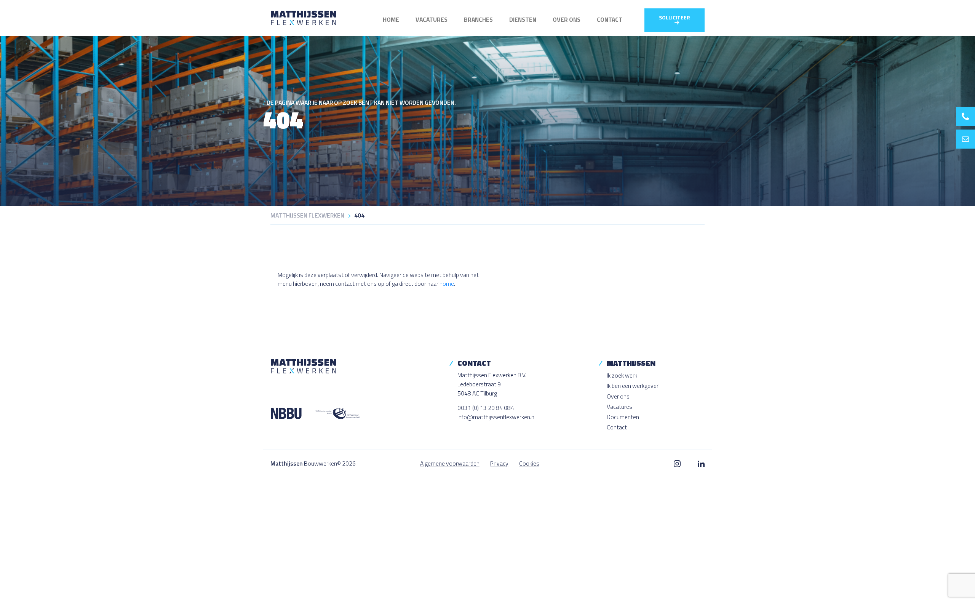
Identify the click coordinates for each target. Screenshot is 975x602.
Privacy (499, 463)
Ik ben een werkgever (633, 385)
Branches (478, 19)
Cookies (529, 463)
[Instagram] (677, 463)
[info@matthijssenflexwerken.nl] (965, 139)
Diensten (522, 19)
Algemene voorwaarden (450, 463)
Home (391, 19)
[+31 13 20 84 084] (965, 116)
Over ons (566, 19)
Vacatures (432, 19)
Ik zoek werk (622, 375)
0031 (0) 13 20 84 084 (485, 407)
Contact (609, 19)
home (447, 283)
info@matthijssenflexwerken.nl (496, 416)
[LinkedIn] (701, 463)
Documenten (623, 416)
